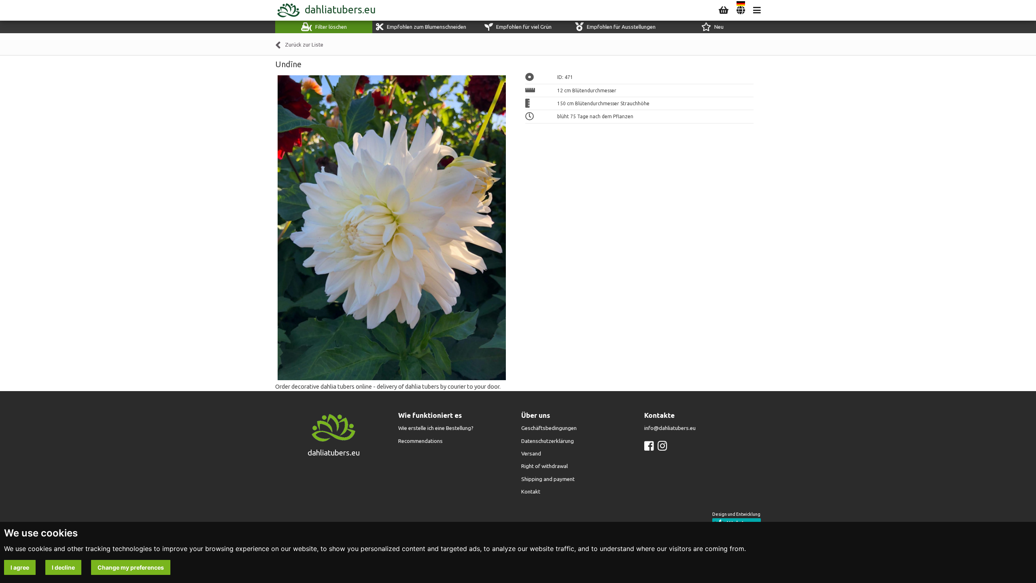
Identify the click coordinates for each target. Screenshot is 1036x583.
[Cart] (723, 10)
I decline (63, 567)
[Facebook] (649, 445)
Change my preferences (131, 567)
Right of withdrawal (544, 466)
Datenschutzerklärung (547, 441)
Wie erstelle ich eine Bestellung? (435, 428)
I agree (20, 567)
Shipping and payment (548, 479)
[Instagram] (662, 445)
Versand (531, 454)
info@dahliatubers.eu (670, 428)
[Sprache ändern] (741, 10)
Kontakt (530, 492)
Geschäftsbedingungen (549, 428)
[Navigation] (757, 10)
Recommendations (420, 441)
